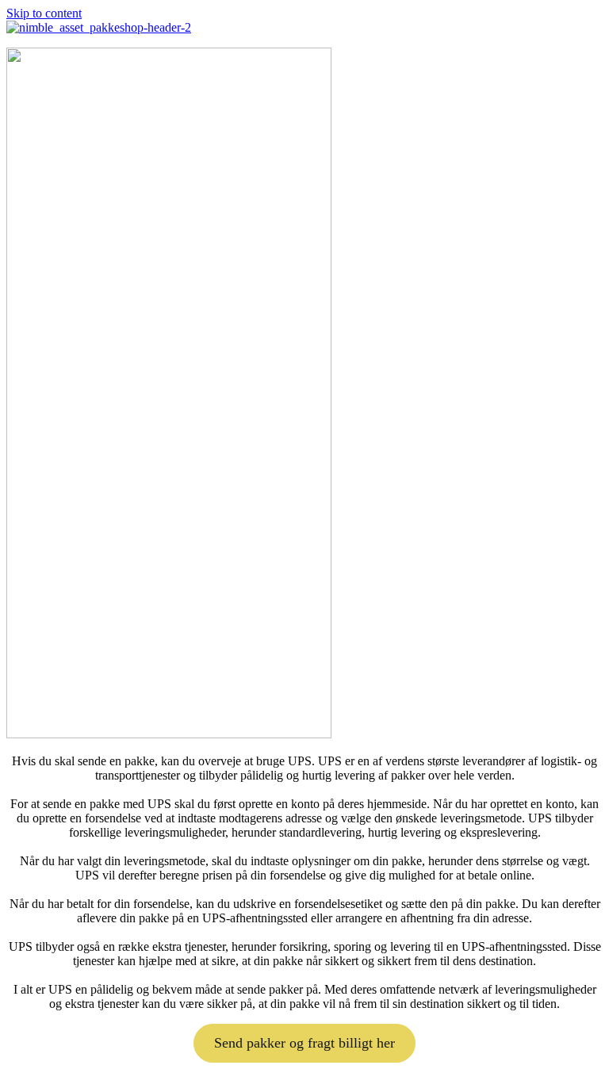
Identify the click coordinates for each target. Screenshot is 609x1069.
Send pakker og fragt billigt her (304, 1043)
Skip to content (44, 13)
